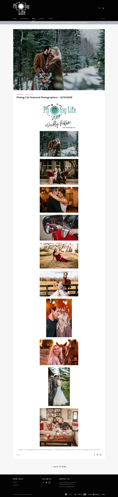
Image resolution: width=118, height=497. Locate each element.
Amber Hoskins (59, 214)
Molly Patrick (59, 407)
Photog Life (20, 494)
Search (51, 18)
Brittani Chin (59, 298)
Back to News (60, 467)
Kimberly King (59, 366)
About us (16, 485)
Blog (33, 18)
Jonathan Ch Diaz (59, 338)
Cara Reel (59, 270)
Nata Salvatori (59, 186)
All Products (24, 18)
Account (103, 18)
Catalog (41, 18)
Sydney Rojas (59, 448)
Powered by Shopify (27, 494)
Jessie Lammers (59, 242)
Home (15, 18)
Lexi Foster (59, 158)
